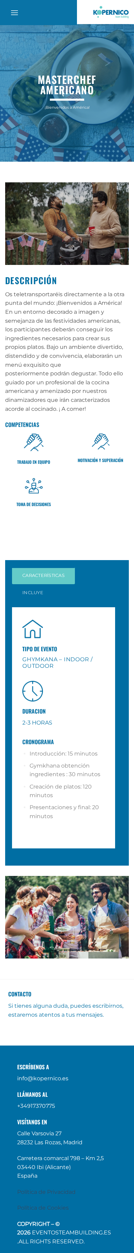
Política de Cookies (43, 1207)
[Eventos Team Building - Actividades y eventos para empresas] (111, 12)
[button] (14, 12)
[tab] (43, 575)
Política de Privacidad (46, 1192)
